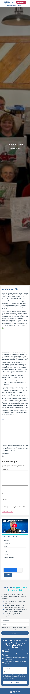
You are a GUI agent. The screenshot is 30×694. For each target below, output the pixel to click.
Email (4, 493)
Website (4, 499)
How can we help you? (9, 557)
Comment (5, 469)
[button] (20, 5)
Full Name (6, 540)
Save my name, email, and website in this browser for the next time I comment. (13, 507)
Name (4, 488)
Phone (5, 546)
